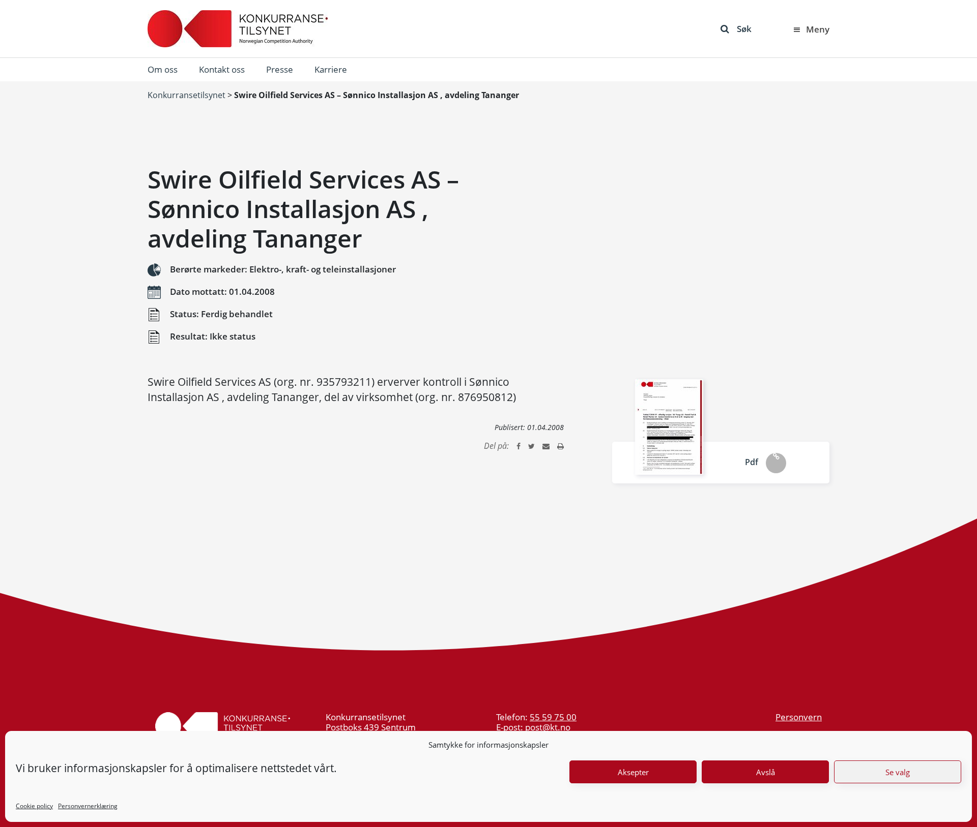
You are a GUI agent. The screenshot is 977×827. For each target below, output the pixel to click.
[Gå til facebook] (518, 445)
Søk (744, 29)
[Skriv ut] (560, 445)
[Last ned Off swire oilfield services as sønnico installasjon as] (669, 427)
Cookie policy (34, 806)
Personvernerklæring (88, 806)
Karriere (330, 69)
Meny (817, 29)
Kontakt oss (222, 69)
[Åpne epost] (546, 445)
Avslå (765, 772)
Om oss (163, 69)
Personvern (798, 717)
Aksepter (633, 772)
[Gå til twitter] (531, 445)
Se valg (897, 772)
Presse (279, 69)
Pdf (751, 462)
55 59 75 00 (553, 717)
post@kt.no (547, 727)
